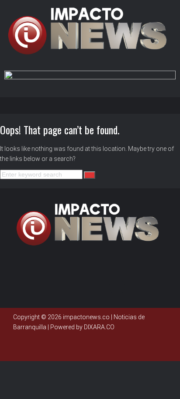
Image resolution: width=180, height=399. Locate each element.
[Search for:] (42, 174)
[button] (92, 105)
